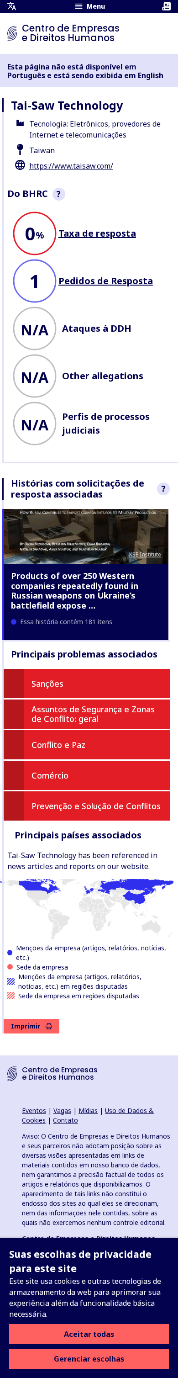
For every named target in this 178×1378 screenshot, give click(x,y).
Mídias (88, 1110)
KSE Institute (145, 554)
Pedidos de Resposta (105, 281)
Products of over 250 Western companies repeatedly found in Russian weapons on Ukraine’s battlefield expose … (74, 590)
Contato (65, 1120)
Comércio (49, 775)
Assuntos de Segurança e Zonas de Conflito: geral (93, 714)
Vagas (62, 1110)
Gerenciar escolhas (89, 1359)
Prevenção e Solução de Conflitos (96, 805)
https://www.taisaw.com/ (71, 166)
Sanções (47, 683)
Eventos (34, 1110)
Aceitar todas (89, 1334)
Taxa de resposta (97, 233)
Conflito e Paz (58, 744)
